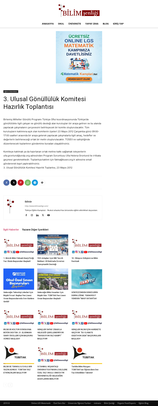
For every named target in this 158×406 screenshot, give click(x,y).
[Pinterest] (21, 183)
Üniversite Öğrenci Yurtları (79, 403)
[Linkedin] (38, 215)
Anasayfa (48, 23)
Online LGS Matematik (40, 403)
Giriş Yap (118, 23)
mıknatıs (97, 403)
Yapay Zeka (91, 23)
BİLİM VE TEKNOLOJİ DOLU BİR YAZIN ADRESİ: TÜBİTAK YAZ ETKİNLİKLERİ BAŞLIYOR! (17, 369)
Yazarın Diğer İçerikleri (35, 229)
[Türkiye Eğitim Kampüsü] (79, 10)
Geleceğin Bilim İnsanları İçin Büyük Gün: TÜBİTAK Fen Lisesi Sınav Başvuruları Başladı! (51, 295)
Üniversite (74, 23)
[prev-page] (5, 385)
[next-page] (10, 385)
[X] (13, 183)
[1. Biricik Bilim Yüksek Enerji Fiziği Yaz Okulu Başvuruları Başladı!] (18, 245)
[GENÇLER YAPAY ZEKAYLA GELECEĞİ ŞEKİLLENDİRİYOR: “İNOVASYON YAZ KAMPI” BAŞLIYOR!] (52, 316)
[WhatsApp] (28, 183)
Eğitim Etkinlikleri (10, 91)
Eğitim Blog (143, 403)
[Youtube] (49, 215)
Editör (28, 201)
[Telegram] (35, 183)
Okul (61, 23)
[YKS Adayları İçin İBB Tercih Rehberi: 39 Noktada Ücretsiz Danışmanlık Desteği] (52, 245)
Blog (106, 23)
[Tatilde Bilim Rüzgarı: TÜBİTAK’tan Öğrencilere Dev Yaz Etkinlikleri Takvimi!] (86, 353)
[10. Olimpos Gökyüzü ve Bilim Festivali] (86, 245)
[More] (42, 183)
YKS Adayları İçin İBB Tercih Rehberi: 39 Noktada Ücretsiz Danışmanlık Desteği (50, 261)
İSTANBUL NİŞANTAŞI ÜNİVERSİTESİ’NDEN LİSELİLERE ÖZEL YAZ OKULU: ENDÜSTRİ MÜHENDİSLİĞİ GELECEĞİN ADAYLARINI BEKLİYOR (52, 372)
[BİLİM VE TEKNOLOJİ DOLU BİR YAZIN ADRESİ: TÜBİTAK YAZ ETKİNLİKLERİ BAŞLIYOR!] (18, 353)
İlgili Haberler (11, 229)
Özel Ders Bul (59, 403)
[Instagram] (32, 215)
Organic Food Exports (126, 403)
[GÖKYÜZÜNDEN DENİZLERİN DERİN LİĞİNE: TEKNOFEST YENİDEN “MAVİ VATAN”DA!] (86, 279)
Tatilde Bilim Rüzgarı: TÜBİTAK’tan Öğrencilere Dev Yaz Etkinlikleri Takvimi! (84, 369)
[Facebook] (6, 183)
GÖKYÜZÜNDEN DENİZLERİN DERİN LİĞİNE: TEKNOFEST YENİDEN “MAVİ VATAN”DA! (84, 295)
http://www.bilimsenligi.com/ (36, 206)
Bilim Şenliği (109, 403)
